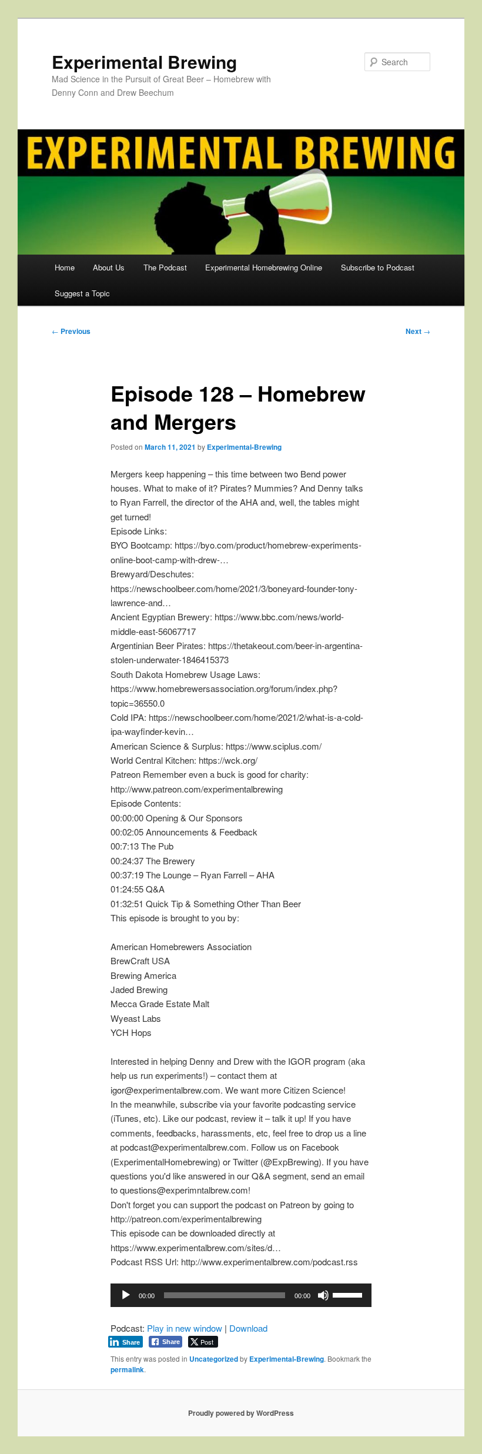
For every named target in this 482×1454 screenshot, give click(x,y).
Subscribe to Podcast (377, 267)
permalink (127, 1369)
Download (248, 1328)
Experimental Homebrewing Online (263, 267)
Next (418, 331)
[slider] (349, 1294)
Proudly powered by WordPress (241, 1413)
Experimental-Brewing (244, 447)
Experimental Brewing (144, 61)
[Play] (126, 1295)
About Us (109, 267)
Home (65, 267)
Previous (71, 331)
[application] (241, 1295)
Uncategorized (213, 1358)
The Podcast (165, 267)
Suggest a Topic (82, 293)
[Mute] (323, 1295)
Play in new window (184, 1328)
